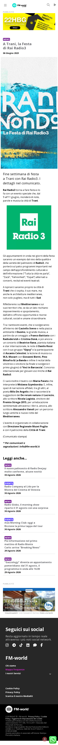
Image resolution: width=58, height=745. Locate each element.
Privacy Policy (13, 692)
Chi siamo (11, 665)
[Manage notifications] (44, 739)
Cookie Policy (13, 688)
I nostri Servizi (13, 673)
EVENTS (9, 483)
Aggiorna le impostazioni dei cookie (27, 718)
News (6, 39)
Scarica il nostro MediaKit (19, 696)
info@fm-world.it (29, 446)
